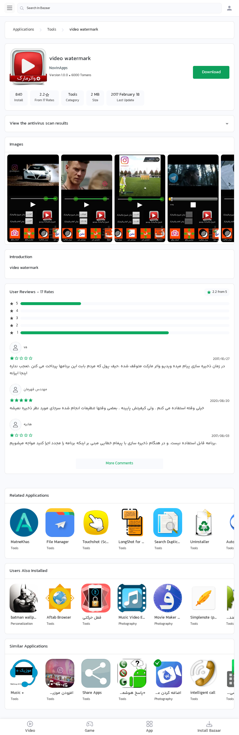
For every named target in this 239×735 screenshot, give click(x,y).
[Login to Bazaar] (229, 8)
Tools (51, 30)
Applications (23, 30)
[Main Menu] (9, 8)
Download (211, 72)
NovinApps (58, 68)
